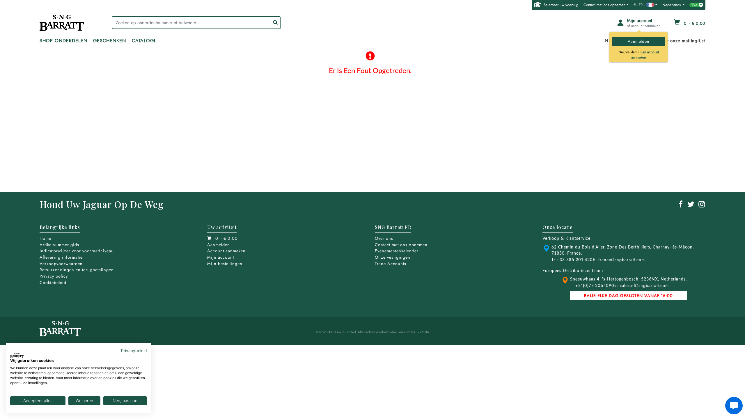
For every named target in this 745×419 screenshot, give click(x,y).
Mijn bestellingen (224, 264)
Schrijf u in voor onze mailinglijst (670, 41)
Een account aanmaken (645, 54)
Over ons (384, 238)
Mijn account (220, 257)
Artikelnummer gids (59, 245)
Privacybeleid (134, 350)
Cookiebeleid (53, 282)
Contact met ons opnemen (604, 5)
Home (45, 238)
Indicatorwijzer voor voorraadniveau (77, 251)
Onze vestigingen (392, 257)
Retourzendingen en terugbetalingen (77, 270)
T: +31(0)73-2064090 (592, 285)
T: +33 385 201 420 (572, 259)
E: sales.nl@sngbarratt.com (641, 285)
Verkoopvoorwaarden (61, 264)
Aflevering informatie (61, 257)
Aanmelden (638, 41)
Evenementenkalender (396, 251)
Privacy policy (54, 276)
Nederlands (672, 5)
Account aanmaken (226, 251)
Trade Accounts (390, 264)
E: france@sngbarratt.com (619, 259)
